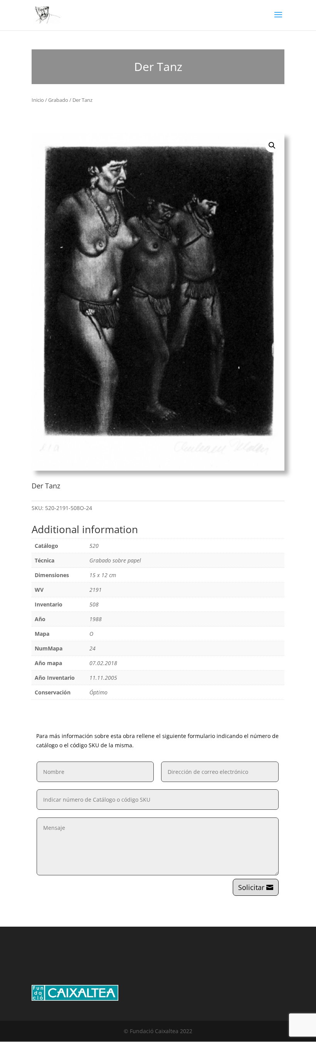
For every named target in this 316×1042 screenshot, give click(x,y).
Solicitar (251, 887)
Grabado (58, 99)
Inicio (38, 99)
